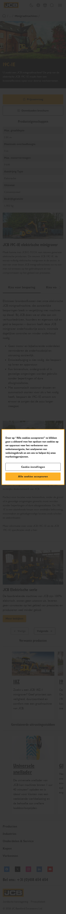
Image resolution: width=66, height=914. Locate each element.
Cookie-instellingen (33, 466)
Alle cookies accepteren (33, 476)
